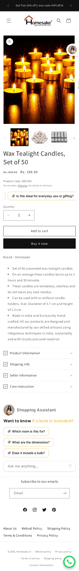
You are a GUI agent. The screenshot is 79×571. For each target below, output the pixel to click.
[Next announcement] (71, 5)
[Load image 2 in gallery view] (39, 137)
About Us (10, 528)
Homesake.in (23, 551)
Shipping (22, 185)
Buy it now (39, 243)
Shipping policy (53, 558)
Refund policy (43, 551)
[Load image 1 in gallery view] (19, 137)
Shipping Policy (58, 528)
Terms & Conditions (17, 535)
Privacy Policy (47, 535)
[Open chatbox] (69, 562)
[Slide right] (74, 138)
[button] (9, 21)
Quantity (8, 207)
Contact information (41, 565)
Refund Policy (32, 528)
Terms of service (30, 558)
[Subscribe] (64, 493)
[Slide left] (5, 138)
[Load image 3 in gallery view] (59, 137)
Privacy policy (63, 551)
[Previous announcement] (8, 5)
